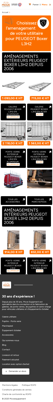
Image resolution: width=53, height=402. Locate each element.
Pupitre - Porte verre (11, 321)
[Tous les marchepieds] (39, 179)
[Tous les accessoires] (13, 179)
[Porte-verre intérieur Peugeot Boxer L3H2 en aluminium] (13, 239)
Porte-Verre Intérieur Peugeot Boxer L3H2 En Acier (39, 265)
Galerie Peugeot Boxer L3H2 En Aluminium (12, 112)
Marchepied (7, 326)
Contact (6, 349)
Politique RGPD (29, 385)
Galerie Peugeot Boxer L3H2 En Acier (39, 111)
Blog (4, 345)
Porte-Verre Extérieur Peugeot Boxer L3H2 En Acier (39, 157)
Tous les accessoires (13, 200)
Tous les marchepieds (39, 200)
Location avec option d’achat (15, 364)
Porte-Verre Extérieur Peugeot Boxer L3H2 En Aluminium (12, 158)
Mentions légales (10, 385)
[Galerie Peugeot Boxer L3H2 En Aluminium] (13, 86)
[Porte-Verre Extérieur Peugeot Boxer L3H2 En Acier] (39, 131)
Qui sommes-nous (10, 340)
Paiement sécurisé (10, 359)
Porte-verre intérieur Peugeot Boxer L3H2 (12, 265)
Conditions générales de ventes (17, 389)
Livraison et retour (10, 355)
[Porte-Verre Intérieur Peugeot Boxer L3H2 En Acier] (39, 239)
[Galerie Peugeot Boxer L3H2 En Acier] (39, 86)
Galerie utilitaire (9, 316)
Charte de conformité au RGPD (16, 394)
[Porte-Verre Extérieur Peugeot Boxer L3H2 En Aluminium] (13, 131)
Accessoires (8, 335)
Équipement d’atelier (11, 330)
